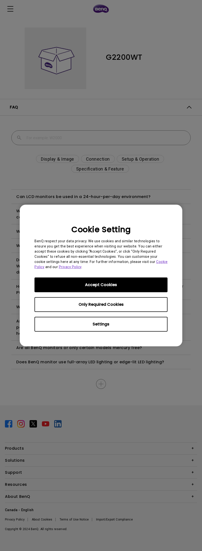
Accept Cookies (101, 285)
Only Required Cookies (101, 304)
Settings (101, 324)
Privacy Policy (70, 267)
